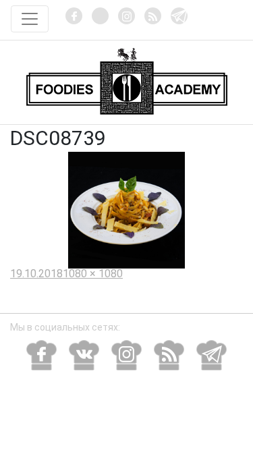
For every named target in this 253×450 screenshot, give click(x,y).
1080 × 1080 (93, 273)
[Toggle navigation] (30, 18)
